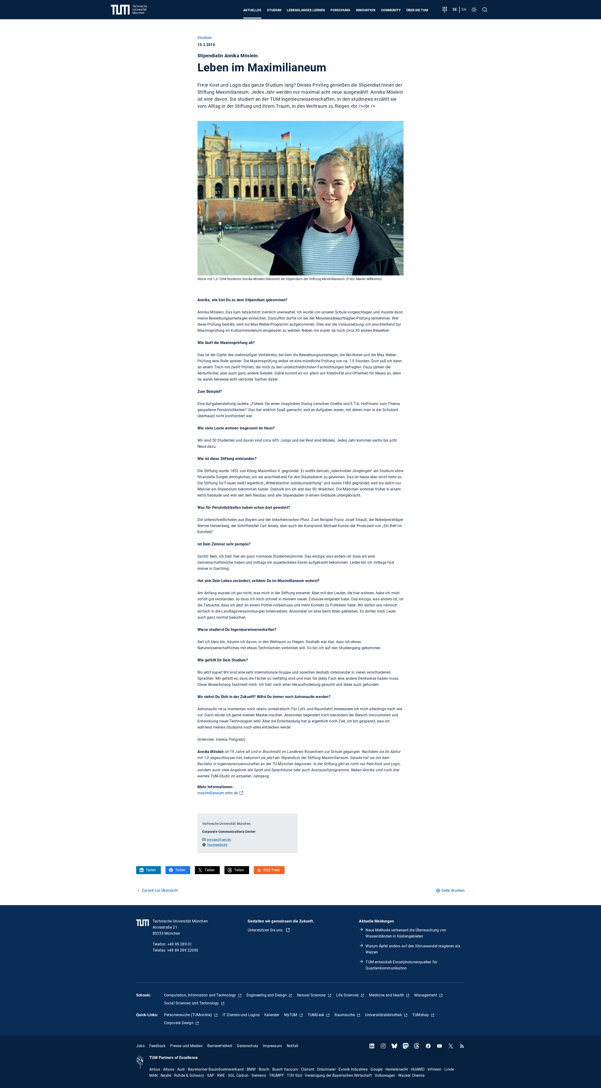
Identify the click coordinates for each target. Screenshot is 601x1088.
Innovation (365, 10)
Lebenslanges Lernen (306, 10)
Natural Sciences (312, 995)
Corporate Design (179, 1023)
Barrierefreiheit (219, 1046)
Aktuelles (252, 10)
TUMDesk (316, 1015)
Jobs (140, 1046)
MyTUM (291, 1015)
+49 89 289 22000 (182, 950)
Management (426, 995)
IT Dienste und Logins (241, 1015)
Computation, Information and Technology (200, 995)
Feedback (157, 1046)
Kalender (271, 1015)
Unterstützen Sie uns (266, 930)
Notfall (292, 1046)
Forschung (340, 10)
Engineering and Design (267, 995)
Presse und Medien (186, 1046)
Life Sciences (348, 995)
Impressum (272, 1046)
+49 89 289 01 (179, 944)
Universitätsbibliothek (384, 1015)
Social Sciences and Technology (192, 1003)
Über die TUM (417, 10)
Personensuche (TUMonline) (188, 1015)
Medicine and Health (387, 995)
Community (391, 10)
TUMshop (421, 1015)
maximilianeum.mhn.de (217, 793)
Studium (274, 10)
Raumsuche (345, 1015)
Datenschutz (247, 1046)
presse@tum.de (219, 839)
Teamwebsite (217, 845)
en (464, 9)
